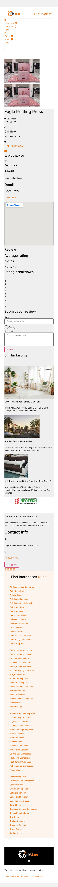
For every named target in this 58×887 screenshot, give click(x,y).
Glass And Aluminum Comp (22, 686)
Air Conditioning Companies (22, 587)
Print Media (11, 198)
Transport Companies (19, 825)
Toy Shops (14, 817)
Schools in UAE (16, 785)
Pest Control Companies (20, 762)
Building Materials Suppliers (22, 603)
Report (13, 564)
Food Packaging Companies (22, 670)
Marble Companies (18, 733)
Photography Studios (19, 776)
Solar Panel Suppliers (19, 797)
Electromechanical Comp (21, 650)
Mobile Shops (16, 742)
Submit (10, 349)
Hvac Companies (17, 694)
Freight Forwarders (18, 674)
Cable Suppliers (17, 607)
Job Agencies (16, 707)
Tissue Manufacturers (19, 813)
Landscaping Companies (21, 717)
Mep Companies (17, 737)
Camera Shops (16, 611)
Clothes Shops (16, 631)
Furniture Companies (19, 678)
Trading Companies (18, 821)
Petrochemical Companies (21, 766)
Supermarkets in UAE (19, 801)
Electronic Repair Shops (20, 654)
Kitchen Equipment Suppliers (22, 713)
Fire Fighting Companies (20, 666)
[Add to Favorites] (5, 161)
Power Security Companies (22, 781)
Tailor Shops (15, 805)
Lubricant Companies (19, 725)
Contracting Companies (20, 639)
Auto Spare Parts (17, 591)
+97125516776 (11, 558)
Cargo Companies (18, 615)
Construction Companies (21, 635)
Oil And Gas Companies (20, 754)
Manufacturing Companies (21, 729)
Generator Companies (19, 682)
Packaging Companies (20, 758)
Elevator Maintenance (19, 658)
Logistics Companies (19, 721)
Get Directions (13, 146)
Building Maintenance (19, 599)
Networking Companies (20, 750)
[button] (29, 861)
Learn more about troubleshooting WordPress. (24, 876)
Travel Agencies (17, 829)
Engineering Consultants (20, 662)
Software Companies (19, 793)
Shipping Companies (19, 789)
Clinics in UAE (16, 627)
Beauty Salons (16, 595)
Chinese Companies (19, 619)
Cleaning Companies (19, 623)
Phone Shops (16, 770)
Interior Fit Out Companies (21, 698)
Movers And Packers (19, 746)
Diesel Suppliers (17, 643)
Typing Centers (16, 833)
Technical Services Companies (23, 809)
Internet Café (15, 703)
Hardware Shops (17, 690)
